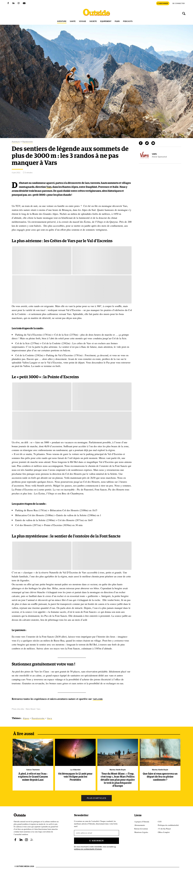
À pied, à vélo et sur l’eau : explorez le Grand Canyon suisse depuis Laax (33, 777)
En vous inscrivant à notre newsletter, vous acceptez (95, 848)
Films (117, 21)
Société (93, 21)
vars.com (98, 699)
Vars (48, 187)
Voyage (82, 21)
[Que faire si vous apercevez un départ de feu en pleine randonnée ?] (160, 752)
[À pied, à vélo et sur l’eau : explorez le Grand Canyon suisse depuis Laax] (33, 752)
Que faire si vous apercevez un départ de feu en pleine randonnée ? (160, 777)
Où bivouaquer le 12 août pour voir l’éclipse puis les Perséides (75, 777)
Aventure (61, 21)
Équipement (105, 21)
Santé (73, 21)
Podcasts (128, 21)
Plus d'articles (96, 798)
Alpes (26, 718)
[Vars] (144, 159)
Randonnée (27, 142)
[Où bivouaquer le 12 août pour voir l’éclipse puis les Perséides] (75, 752)
